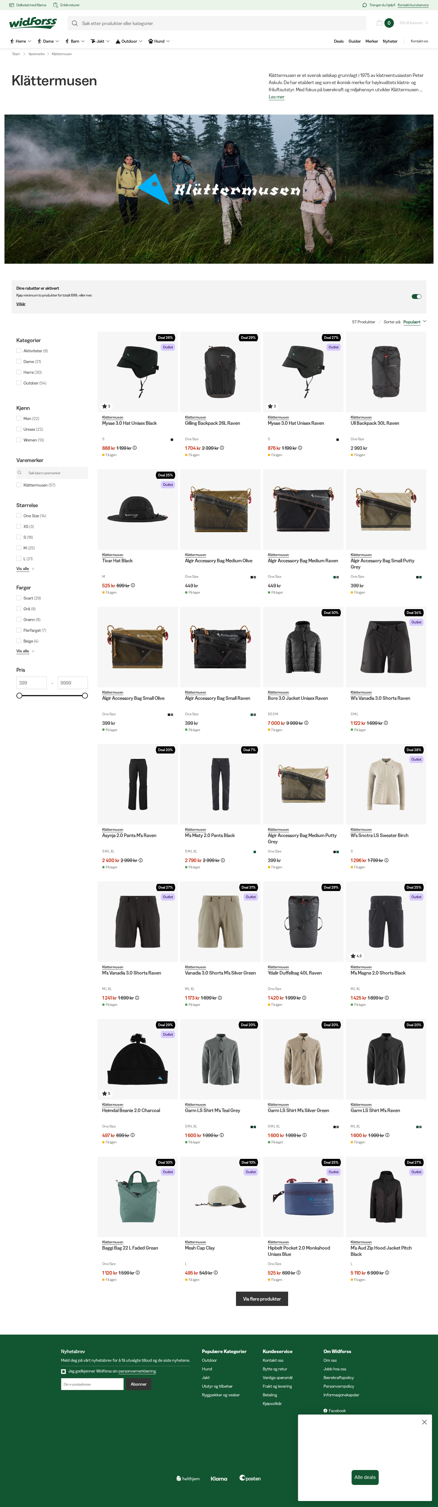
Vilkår (21, 304)
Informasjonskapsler (341, 1395)
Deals (339, 41)
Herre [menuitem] (21, 41)
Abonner (139, 1384)
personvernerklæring (137, 1371)
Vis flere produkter (262, 1299)
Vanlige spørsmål (278, 1377)
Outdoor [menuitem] (129, 41)
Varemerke (37, 54)
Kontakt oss (419, 41)
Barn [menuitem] (75, 41)
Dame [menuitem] (48, 41)
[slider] (19, 696)
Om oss (330, 1360)
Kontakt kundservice (413, 5)
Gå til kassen (411, 22)
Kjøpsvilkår (272, 1403)
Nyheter (390, 41)
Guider (355, 41)
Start (16, 54)
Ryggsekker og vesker (221, 1395)
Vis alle (22, 568)
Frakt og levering (277, 1386)
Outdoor (209, 1360)
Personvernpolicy (339, 1386)
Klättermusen (62, 54)
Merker (372, 41)
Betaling (270, 1395)
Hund (207, 1369)
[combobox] (416, 321)
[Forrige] (103, 372)
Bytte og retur (275, 1369)
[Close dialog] (424, 1422)
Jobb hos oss (335, 1369)
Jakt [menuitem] (100, 41)
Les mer (277, 97)
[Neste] (171, 372)
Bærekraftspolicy (339, 1377)
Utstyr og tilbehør (217, 1386)
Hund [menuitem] (159, 41)
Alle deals (365, 1478)
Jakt (206, 1377)
